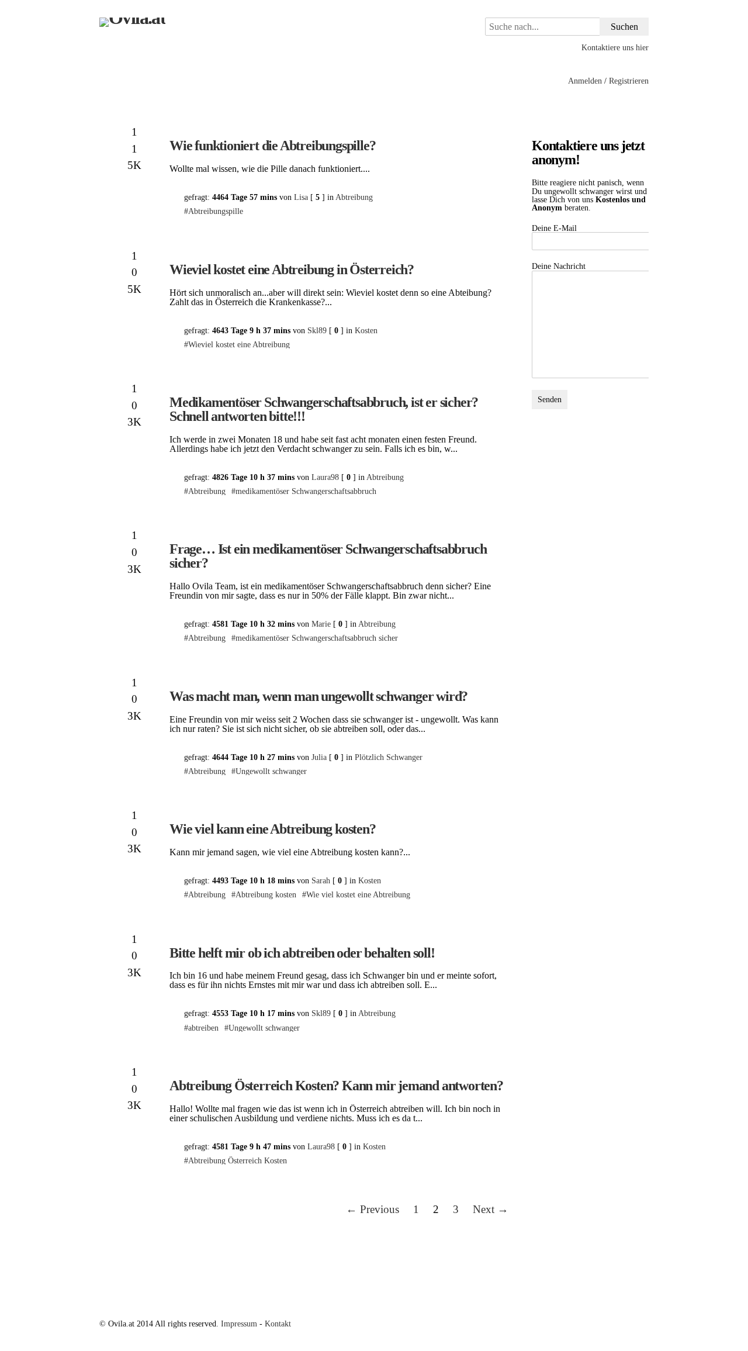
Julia (319, 757)
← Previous (372, 1209)
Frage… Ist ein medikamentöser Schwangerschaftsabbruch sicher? (327, 556)
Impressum (239, 1323)
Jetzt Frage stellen (180, 81)
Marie (321, 623)
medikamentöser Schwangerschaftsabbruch (306, 491)
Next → (490, 1209)
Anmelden (585, 80)
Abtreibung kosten (266, 894)
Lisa (301, 197)
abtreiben (203, 1028)
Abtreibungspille (215, 211)
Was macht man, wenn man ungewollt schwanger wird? (318, 696)
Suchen (624, 27)
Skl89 (317, 330)
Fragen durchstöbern (266, 81)
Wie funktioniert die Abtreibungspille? (272, 145)
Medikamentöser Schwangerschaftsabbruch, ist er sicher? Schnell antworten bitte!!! (323, 409)
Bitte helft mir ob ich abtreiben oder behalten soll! (302, 952)
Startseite (116, 81)
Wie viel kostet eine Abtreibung (358, 894)
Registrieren (629, 80)
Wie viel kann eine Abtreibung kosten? (272, 829)
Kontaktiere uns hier (615, 47)
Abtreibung (354, 197)
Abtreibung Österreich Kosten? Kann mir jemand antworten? (336, 1085)
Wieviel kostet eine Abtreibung (239, 344)
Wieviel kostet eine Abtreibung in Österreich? (291, 269)
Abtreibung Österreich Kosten (237, 1160)
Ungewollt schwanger (271, 771)
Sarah (320, 880)
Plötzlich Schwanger (389, 757)
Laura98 (325, 477)
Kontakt (278, 1323)
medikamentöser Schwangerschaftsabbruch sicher (317, 638)
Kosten (366, 330)
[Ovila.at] (198, 22)
